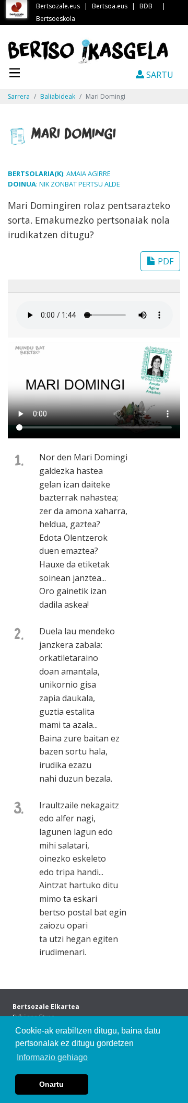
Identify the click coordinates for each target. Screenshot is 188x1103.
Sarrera (19, 96)
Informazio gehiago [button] (52, 1057)
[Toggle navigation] (15, 71)
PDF (164, 261)
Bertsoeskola (55, 18)
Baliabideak (57, 96)
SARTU (158, 74)
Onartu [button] (51, 1084)
